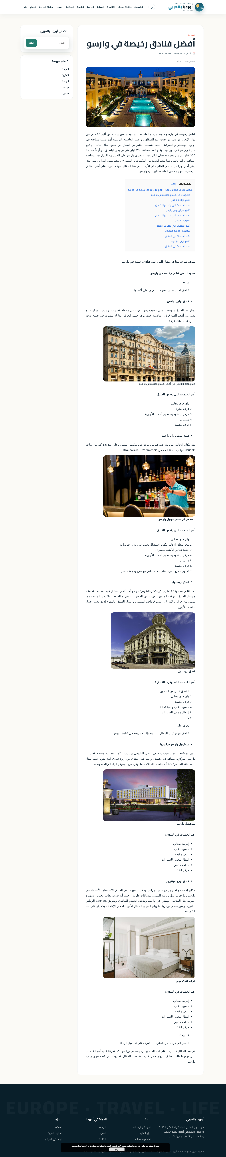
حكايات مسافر (125, 7)
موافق (117, 1149)
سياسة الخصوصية (77, 1146)
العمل (60, 7)
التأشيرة (111, 7)
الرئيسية (138, 7)
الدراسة (90, 7)
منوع (24, 7)
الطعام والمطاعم (142, 1139)
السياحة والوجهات (142, 1127)
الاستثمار (69, 7)
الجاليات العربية (46, 7)
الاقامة (80, 7)
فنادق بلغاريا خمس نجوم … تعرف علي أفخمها (161, 290)
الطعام (33, 7)
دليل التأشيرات (144, 1133)
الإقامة (65, 87)
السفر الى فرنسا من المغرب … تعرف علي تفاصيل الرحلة (154, 1043)
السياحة (100, 7)
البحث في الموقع (53, 1139)
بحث (31, 42)
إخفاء (173, 184)
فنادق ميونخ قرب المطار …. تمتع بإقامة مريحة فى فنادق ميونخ (151, 733)
